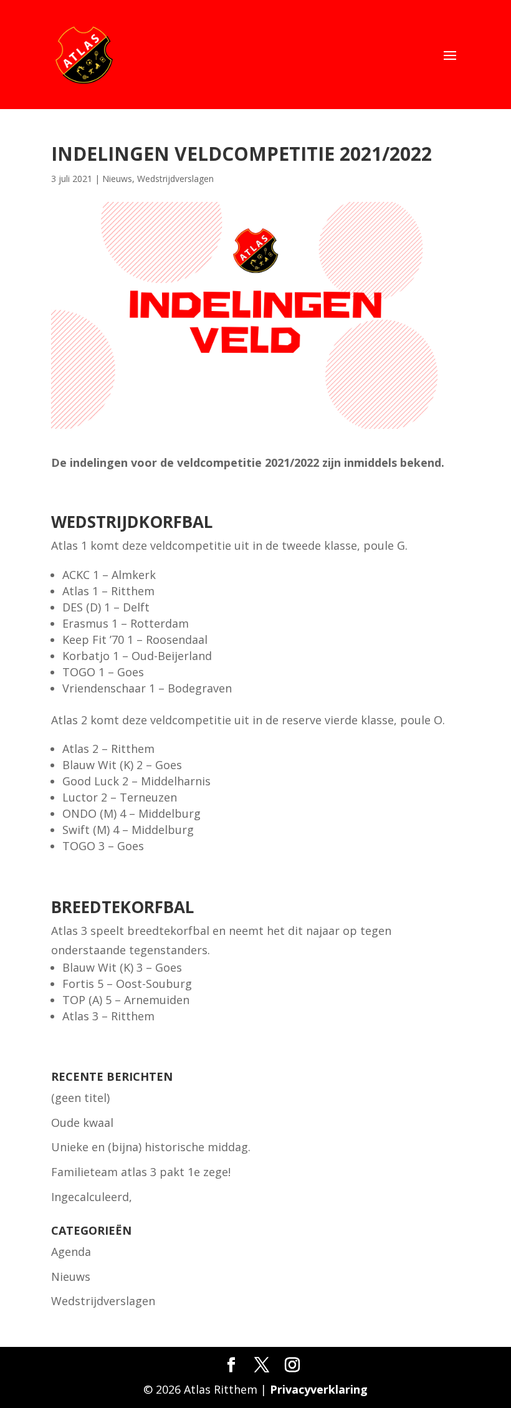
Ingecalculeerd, (91, 1196)
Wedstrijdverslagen (175, 178)
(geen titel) (80, 1097)
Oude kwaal (82, 1122)
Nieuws (117, 178)
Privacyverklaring (319, 1389)
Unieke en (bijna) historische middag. (151, 1146)
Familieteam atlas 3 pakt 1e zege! (141, 1171)
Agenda (71, 1251)
